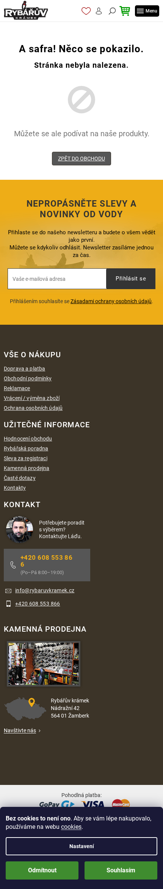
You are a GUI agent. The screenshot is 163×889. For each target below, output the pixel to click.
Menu (151, 11)
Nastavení (81, 846)
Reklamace (17, 388)
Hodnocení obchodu (28, 439)
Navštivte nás (20, 730)
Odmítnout (42, 870)
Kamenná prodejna (26, 468)
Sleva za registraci (25, 458)
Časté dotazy (20, 478)
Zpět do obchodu (81, 159)
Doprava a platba (24, 369)
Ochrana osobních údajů (33, 408)
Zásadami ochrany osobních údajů (111, 301)
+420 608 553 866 (46, 561)
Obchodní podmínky (28, 378)
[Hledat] (111, 11)
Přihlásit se (131, 278)
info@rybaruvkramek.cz (44, 590)
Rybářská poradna (26, 448)
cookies (71, 826)
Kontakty (15, 488)
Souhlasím (121, 870)
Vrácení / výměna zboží (32, 398)
